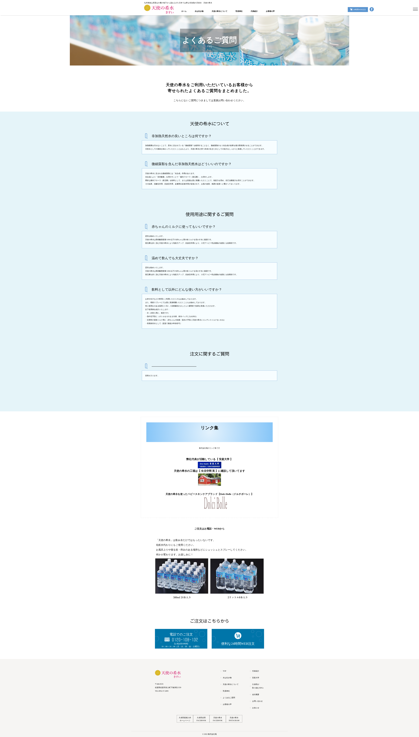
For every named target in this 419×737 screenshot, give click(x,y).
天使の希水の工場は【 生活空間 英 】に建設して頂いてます (209, 470)
